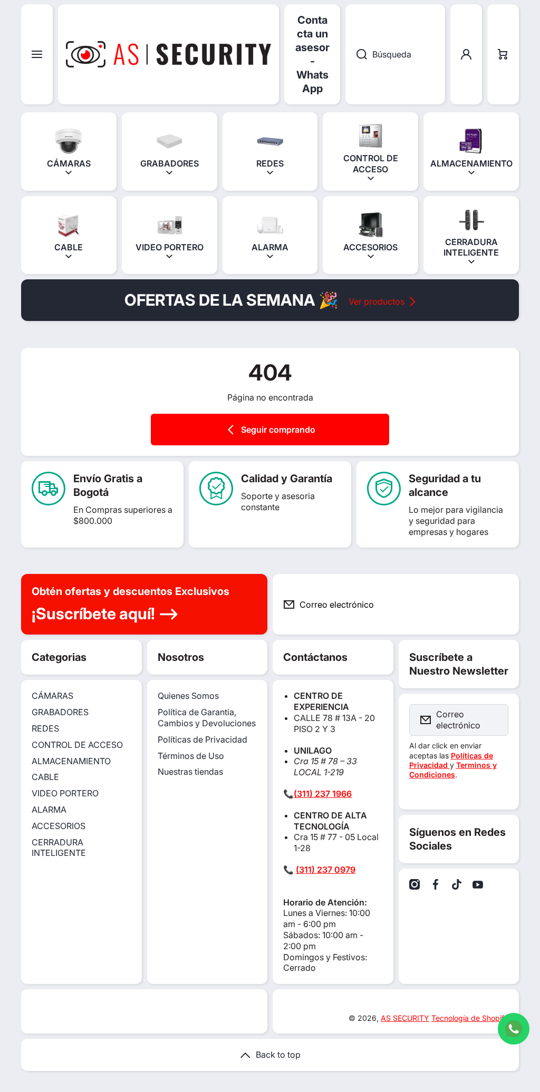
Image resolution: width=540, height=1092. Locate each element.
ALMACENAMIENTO (71, 761)
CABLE (45, 777)
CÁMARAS (52, 695)
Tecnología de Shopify (469, 1017)
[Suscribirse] (502, 604)
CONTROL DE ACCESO (77, 744)
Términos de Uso (191, 755)
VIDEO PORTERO (65, 793)
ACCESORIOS (58, 826)
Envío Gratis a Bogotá (107, 485)
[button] (503, 54)
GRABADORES (60, 712)
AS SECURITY (405, 1017)
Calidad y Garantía (286, 478)
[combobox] (395, 54)
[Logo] (168, 54)
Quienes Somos (188, 695)
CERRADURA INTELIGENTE (59, 848)
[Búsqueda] (356, 54)
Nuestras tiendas (190, 771)
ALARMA (49, 809)
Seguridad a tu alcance (445, 485)
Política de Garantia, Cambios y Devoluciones (207, 717)
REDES (45, 728)
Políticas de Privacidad (202, 739)
